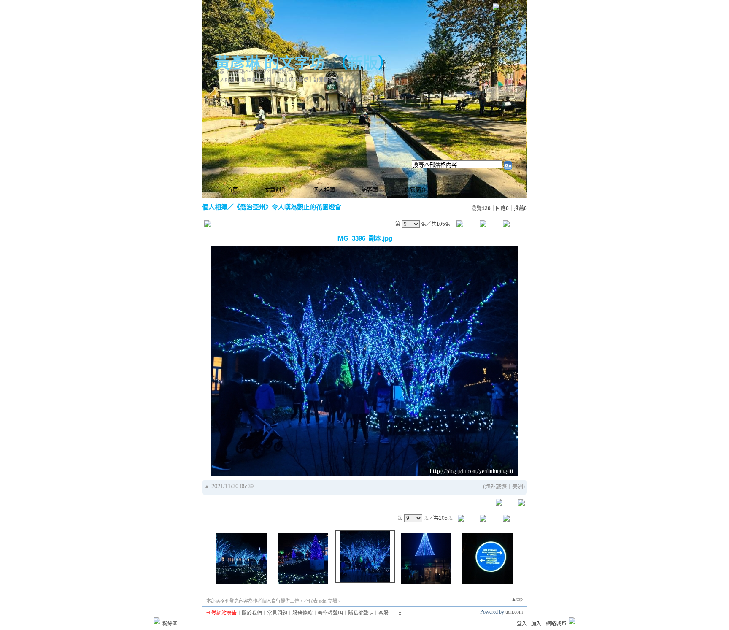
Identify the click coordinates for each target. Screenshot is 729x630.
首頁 (232, 190)
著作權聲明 (330, 613)
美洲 (517, 486)
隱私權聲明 (360, 613)
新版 (363, 63)
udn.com (514, 612)
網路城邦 (512, 6)
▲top (517, 599)
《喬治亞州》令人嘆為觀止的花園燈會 (287, 207)
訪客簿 (370, 190)
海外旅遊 (496, 486)
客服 (383, 613)
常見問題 (277, 613)
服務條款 (302, 613)
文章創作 (275, 190)
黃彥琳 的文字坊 (270, 63)
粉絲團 (170, 624)
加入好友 (225, 80)
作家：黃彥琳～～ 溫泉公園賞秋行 (253, 72)
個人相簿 (324, 190)
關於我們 (252, 613)
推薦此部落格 (256, 80)
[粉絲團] (157, 620)
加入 (536, 624)
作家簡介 (416, 190)
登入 (522, 624)
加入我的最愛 (293, 80)
